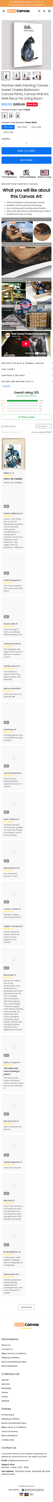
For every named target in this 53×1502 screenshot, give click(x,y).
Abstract (6, 1384)
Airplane (5, 1400)
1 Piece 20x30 (22, 127)
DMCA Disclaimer (9, 1366)
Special (5, 1379)
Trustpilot (6, 386)
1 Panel (26, 109)
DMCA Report (14, 1490)
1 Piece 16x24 (31, 122)
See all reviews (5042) (26, 396)
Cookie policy (8, 1439)
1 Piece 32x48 (8, 132)
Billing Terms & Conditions (14, 1353)
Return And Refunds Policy (14, 1361)
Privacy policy (8, 1414)
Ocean (5, 1396)
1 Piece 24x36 (36, 127)
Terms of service (9, 1431)
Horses (5, 1392)
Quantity (6, 138)
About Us (6, 1345)
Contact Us (7, 1349)
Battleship (6, 1388)
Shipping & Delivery (10, 1357)
